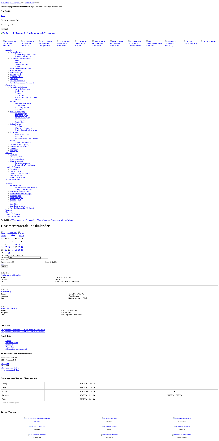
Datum (3, 262)
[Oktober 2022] (5, 236)
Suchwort (4, 260)
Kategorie (4, 257)
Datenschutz (9, 347)
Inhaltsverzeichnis (11, 343)
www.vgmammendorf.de (10, 370)
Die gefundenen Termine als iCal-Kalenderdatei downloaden (23, 332)
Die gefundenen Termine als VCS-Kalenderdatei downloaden (23, 330)
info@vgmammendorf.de (10, 368)
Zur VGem (37, 421)
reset (2, 264)
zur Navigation (15, 3)
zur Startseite (29, 3)
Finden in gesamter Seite (10, 20)
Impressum (9, 345)
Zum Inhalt (5, 3)
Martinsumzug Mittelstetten (11, 275)
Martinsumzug (6, 292)
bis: (47, 262)
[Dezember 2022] (21, 236)
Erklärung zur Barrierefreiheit (16, 349)
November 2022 (13, 234)
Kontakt (8, 341)
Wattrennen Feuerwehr (9, 308)
